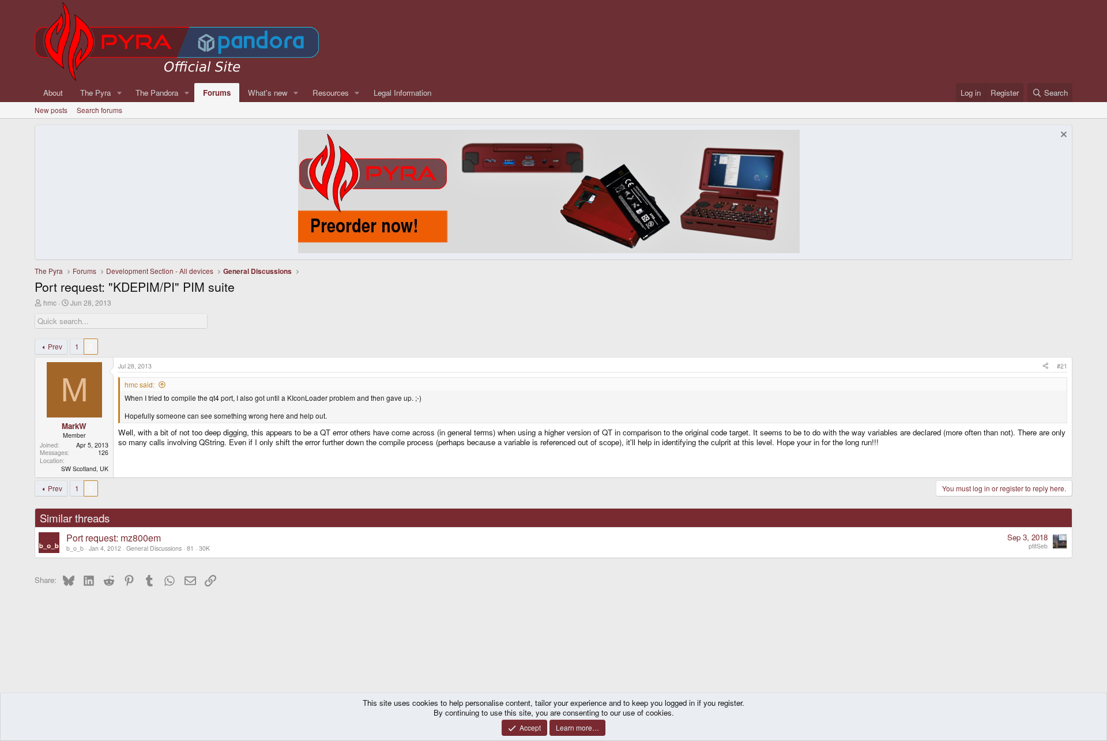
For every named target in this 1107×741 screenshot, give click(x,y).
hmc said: (140, 384)
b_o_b (75, 548)
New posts (51, 110)
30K (204, 548)
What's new (268, 92)
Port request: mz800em (113, 537)
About (53, 92)
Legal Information (402, 92)
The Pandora (156, 92)
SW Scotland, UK (84, 468)
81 (190, 548)
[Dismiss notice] (1062, 136)
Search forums (99, 110)
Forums (217, 92)
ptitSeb (1038, 545)
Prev (55, 346)
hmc (50, 302)
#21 (1062, 366)
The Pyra (95, 92)
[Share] (1045, 366)
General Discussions (154, 548)
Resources (330, 92)
